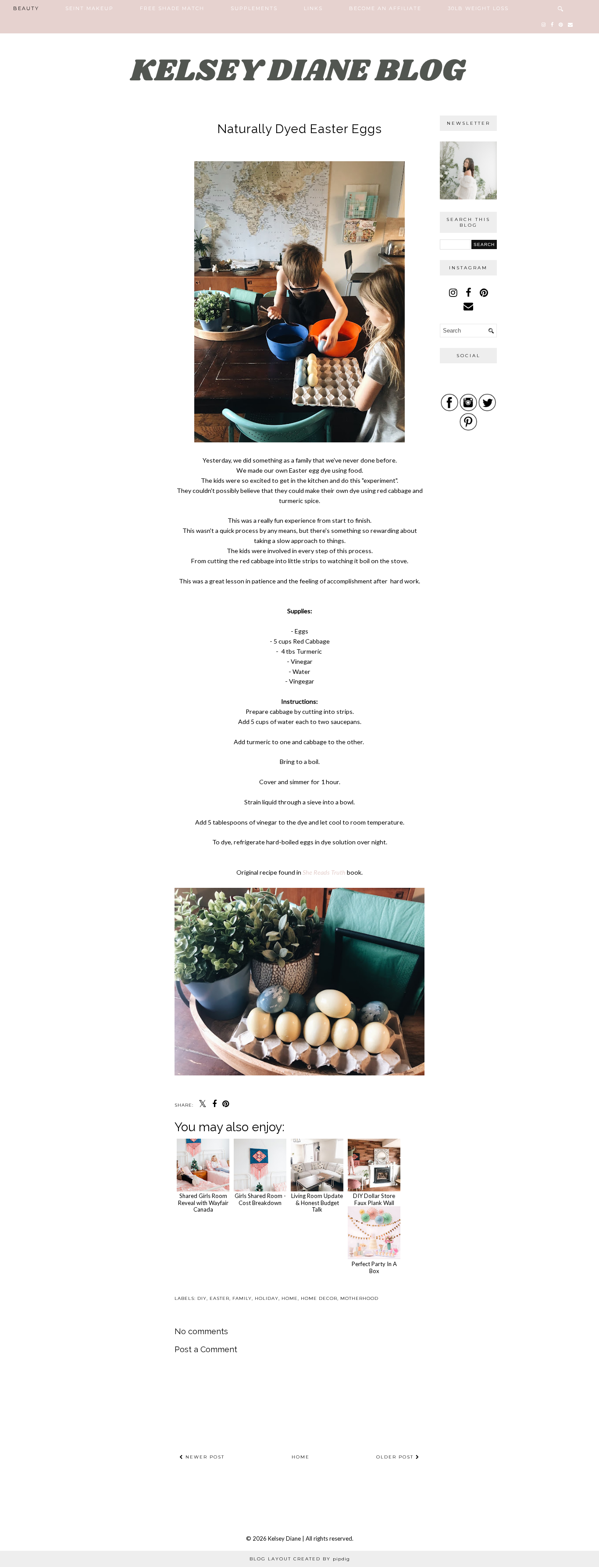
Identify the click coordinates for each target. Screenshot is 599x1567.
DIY (202, 1298)
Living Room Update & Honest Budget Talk (317, 1202)
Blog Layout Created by (300, 1559)
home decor (319, 1298)
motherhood (359, 1298)
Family (242, 1298)
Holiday (266, 1298)
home (290, 1298)
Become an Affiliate (385, 8)
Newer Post (204, 1457)
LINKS (313, 8)
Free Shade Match (172, 8)
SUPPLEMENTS (254, 8)
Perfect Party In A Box (374, 1267)
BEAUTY (26, 8)
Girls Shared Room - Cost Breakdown (260, 1199)
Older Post (396, 1457)
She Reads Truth (324, 872)
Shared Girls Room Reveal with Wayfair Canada (203, 1202)
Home (301, 1457)
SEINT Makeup (89, 8)
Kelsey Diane (285, 1538)
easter (219, 1298)
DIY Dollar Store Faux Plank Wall (374, 1199)
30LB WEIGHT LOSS (478, 8)
